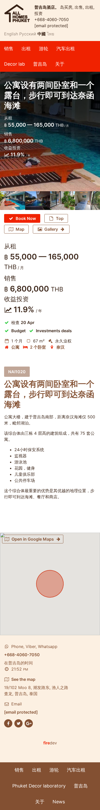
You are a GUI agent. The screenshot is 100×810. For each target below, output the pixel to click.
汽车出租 (65, 48)
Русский (27, 33)
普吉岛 (40, 64)
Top (60, 218)
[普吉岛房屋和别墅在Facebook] (8, 722)
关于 (59, 64)
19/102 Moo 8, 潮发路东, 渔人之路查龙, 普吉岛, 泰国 (36, 686)
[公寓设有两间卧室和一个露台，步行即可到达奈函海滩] (12, 200)
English (11, 33)
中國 (41, 33)
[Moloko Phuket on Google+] (29, 722)
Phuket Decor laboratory (39, 785)
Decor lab (14, 64)
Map (20, 229)
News (59, 801)
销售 (8, 48)
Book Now (26, 218)
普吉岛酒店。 (47, 7)
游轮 (43, 48)
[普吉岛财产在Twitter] (18, 722)
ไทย (50, 33)
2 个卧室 (38, 347)
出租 (26, 48)
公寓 (15, 347)
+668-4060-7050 (51, 19)
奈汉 (60, 347)
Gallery (51, 229)
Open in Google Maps (33, 539)
